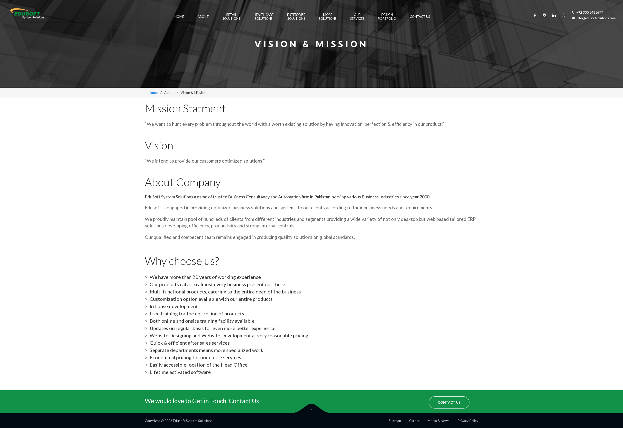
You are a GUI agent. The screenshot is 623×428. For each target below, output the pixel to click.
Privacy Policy (468, 420)
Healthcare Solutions (264, 16)
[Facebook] (535, 15)
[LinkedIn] (554, 15)
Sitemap (395, 420)
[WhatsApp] (563, 15)
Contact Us (420, 17)
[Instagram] (544, 15)
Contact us (449, 402)
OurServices (357, 16)
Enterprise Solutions (296, 16)
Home (179, 17)
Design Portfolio (387, 16)
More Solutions (328, 16)
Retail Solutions (231, 16)
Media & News (438, 420)
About (203, 17)
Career (414, 420)
